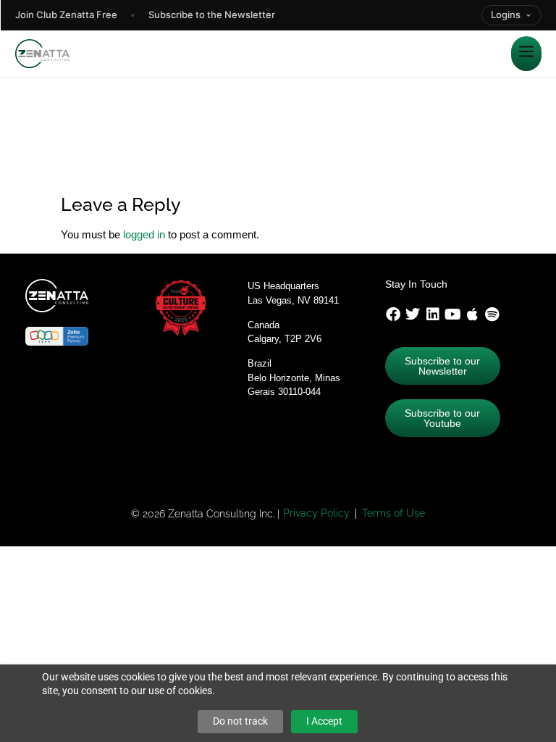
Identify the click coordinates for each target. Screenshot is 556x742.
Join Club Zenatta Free (66, 14)
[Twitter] (412, 314)
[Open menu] (526, 53)
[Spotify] (492, 314)
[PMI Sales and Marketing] (169, 175)
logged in (144, 234)
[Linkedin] (432, 314)
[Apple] (472, 314)
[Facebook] (393, 314)
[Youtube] (452, 314)
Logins (506, 14)
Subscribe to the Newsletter (211, 14)
